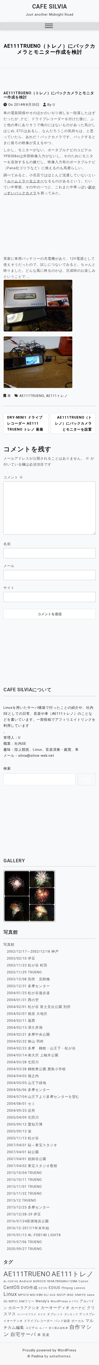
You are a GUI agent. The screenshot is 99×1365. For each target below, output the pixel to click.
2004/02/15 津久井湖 (25, 1027)
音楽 (46, 1335)
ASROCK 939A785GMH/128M (55, 1281)
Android (25, 1281)
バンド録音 (62, 1321)
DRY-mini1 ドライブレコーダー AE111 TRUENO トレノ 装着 (25, 423)
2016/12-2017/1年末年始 (28, 1228)
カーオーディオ (55, 1307)
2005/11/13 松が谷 (23, 1138)
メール (9, 566)
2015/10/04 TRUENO (24, 1173)
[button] (49, 26)
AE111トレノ (57, 396)
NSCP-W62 (65, 1295)
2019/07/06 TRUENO (24, 1242)
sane (90, 1295)
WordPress (59, 1301)
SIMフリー (26, 1301)
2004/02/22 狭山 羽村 (25, 1041)
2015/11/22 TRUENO (24, 1193)
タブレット (55, 1314)
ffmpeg (67, 1288)
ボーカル (77, 1321)
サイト (9, 588)
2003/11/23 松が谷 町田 (27, 965)
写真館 (9, 944)
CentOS (11, 1287)
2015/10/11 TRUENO (24, 1180)
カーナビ (78, 1308)
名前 (7, 544)
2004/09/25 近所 (21, 1110)
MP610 (23, 1295)
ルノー (43, 1328)
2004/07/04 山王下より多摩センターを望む (43, 1097)
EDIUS (54, 1287)
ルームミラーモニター (25, 181)
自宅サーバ (23, 1334)
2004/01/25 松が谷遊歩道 (28, 993)
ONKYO (80, 1295)
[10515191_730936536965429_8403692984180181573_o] (38, 364)
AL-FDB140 (10, 1281)
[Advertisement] (49, 650)
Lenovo (79, 1288)
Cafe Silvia (49, 6)
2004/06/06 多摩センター (28, 1090)
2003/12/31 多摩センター (28, 986)
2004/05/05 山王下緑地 (26, 1083)
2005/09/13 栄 (19, 1131)
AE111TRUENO (31, 396)
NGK (53, 1295)
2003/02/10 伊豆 (21, 958)
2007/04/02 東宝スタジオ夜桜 (32, 1166)
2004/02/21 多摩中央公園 (28, 1034)
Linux (10, 1294)
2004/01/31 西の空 (23, 1000)
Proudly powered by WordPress (49, 1350)
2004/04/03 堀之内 (23, 1076)
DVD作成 (29, 1287)
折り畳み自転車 (58, 1328)
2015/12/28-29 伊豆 (24, 1214)
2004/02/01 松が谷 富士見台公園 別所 (39, 1007)
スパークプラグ (26, 1314)
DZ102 (43, 1288)
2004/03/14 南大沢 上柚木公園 (32, 1055)
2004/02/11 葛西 (21, 1021)
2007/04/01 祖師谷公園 (26, 1159)
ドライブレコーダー (38, 1321)
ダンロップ (71, 1314)
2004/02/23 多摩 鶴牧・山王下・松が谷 (41, 1048)
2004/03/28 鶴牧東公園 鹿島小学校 (36, 1069)
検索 (7, 768)
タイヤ (42, 1314)
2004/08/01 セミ (21, 1104)
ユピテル (31, 1328)
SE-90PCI (10, 1301)
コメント (13, 477)
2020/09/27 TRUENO (24, 1249)
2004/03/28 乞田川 (23, 1062)
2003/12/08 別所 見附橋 (28, 979)
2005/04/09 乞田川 (23, 1117)
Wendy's (42, 1301)
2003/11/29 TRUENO (24, 972)
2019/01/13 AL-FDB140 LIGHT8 (34, 1235)
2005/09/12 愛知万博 (25, 1124)
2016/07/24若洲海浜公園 (28, 1221)
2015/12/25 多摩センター (28, 1207)
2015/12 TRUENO (21, 1200)
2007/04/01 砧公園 (23, 1152)
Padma (37, 1356)
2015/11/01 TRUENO (24, 1187)
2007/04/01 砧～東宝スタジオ (32, 1145)
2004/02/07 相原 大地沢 (27, 1014)
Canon (83, 1281)
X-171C (74, 1301)
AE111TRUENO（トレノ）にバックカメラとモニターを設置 (73, 423)
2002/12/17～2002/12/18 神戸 (33, 951)
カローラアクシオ (24, 1308)
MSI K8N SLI (39, 1295)
